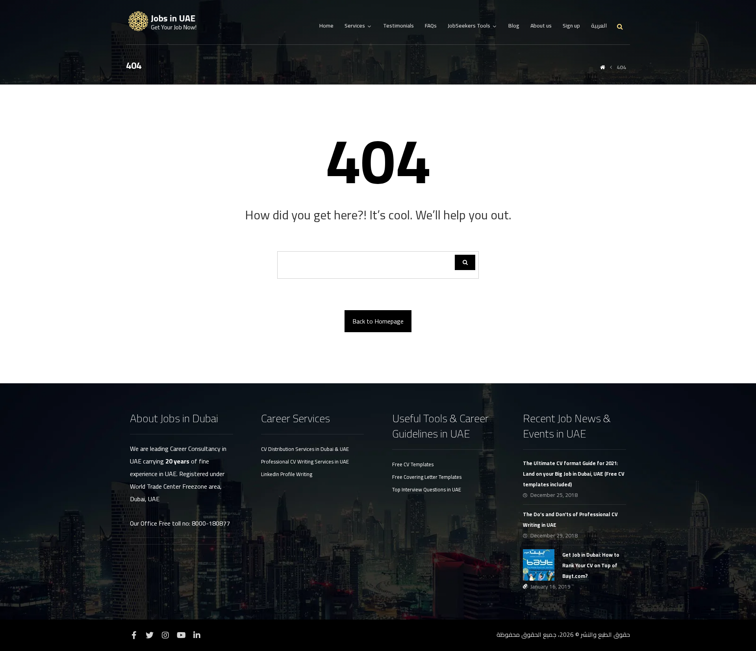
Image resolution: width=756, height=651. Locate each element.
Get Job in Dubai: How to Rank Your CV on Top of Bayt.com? (590, 565)
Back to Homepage (378, 321)
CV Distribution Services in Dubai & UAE (305, 449)
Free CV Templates (413, 464)
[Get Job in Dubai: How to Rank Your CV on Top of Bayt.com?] (538, 565)
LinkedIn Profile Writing (286, 474)
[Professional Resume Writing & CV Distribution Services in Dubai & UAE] (165, 21)
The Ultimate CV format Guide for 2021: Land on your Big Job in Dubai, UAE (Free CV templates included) (573, 473)
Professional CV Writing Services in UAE (305, 461)
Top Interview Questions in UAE (426, 489)
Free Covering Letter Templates (426, 477)
